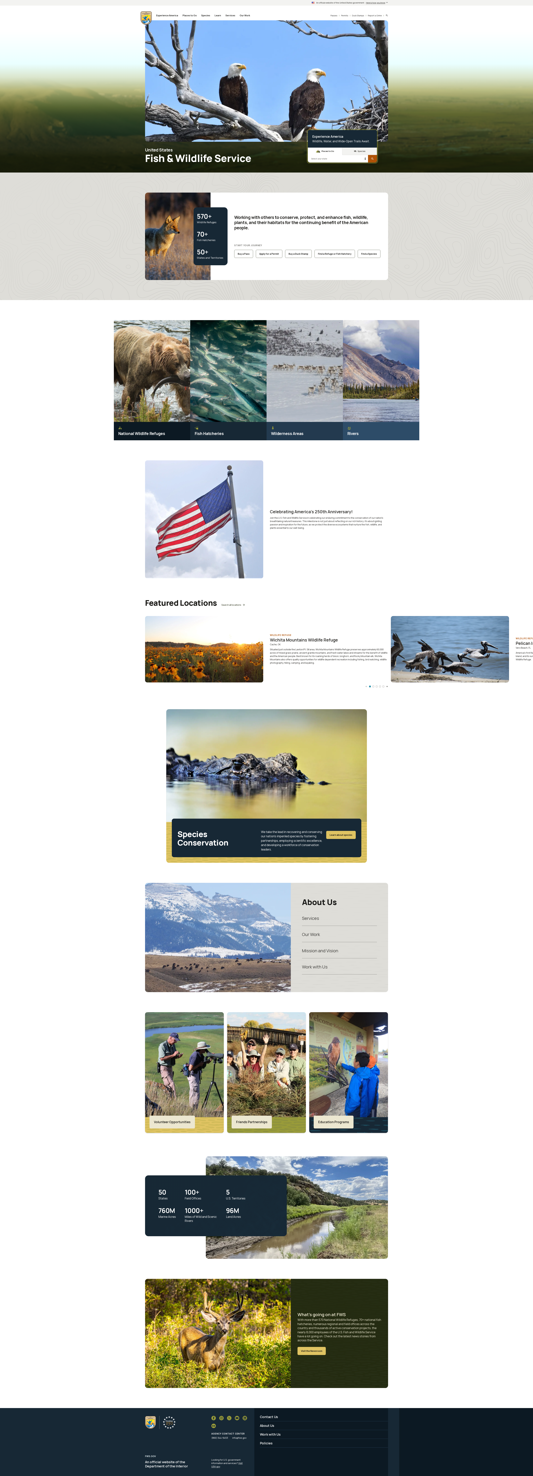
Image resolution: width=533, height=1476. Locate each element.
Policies (266, 1443)
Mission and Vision (320, 951)
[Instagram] (221, 1418)
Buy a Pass (244, 253)
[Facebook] (213, 1418)
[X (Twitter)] (229, 1418)
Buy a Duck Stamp (298, 253)
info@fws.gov (239, 1437)
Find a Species (369, 253)
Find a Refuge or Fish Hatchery (334, 253)
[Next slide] (387, 686)
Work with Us (315, 967)
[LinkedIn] (245, 1418)
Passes (334, 15)
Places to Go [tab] (327, 151)
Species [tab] (361, 151)
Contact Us (269, 1416)
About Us (267, 1425)
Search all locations (231, 604)
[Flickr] (213, 1426)
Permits (344, 15)
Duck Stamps (358, 15)
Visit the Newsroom (311, 1350)
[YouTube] (237, 1418)
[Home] (150, 1422)
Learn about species (341, 834)
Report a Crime (375, 15)
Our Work (311, 934)
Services (310, 918)
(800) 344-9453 (219, 1437)
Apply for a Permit (269, 253)
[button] (370, 686)
